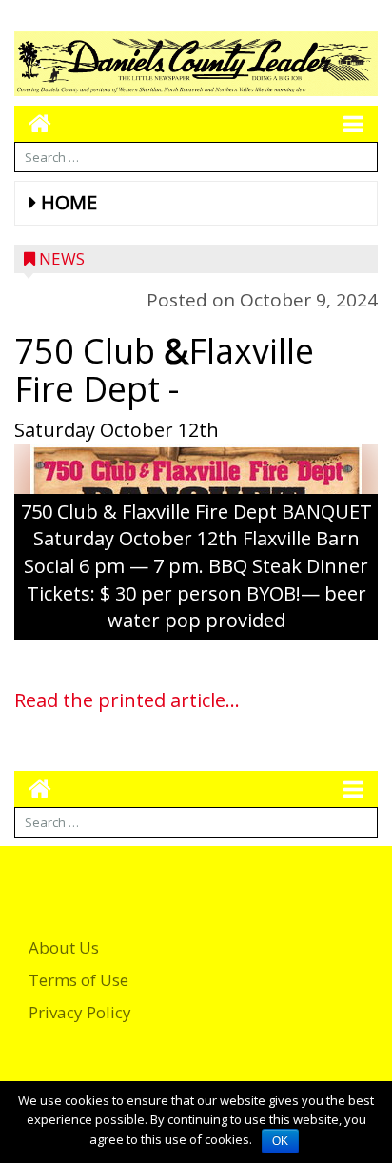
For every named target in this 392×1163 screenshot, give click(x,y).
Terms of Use (78, 980)
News (62, 258)
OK (280, 1141)
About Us (64, 947)
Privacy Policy (80, 1012)
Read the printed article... (127, 700)
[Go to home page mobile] (32, 123)
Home (69, 202)
